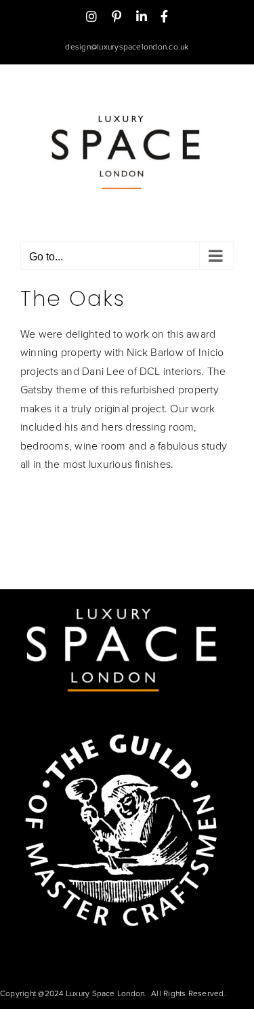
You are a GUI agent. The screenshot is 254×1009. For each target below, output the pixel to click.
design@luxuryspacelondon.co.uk (126, 46)
